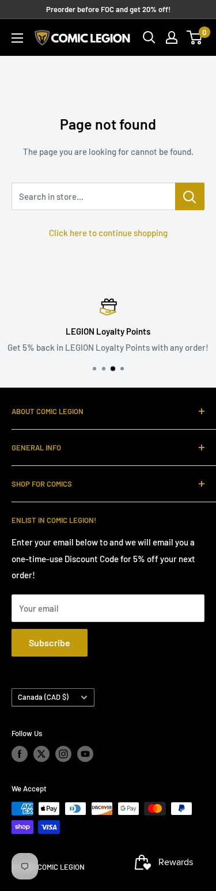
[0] (195, 37)
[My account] (171, 37)
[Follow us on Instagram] (63, 754)
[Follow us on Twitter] (41, 754)
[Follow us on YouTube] (85, 754)
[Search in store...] (189, 196)
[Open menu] (17, 38)
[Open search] (149, 37)
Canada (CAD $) (43, 697)
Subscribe (49, 642)
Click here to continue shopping (108, 233)
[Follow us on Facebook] (20, 754)
